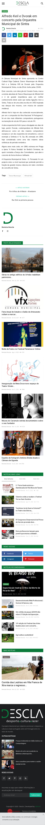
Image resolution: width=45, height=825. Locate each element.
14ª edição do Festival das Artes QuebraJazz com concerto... (28, 624)
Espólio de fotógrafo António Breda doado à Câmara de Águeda (20, 459)
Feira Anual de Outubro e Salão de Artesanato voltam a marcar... (21, 313)
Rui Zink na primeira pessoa (22, 200)
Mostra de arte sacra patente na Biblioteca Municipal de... (27, 752)
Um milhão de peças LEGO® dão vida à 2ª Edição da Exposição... (28, 613)
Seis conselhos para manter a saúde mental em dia (28, 763)
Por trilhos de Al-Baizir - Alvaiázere (22, 191)
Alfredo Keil (28, 176)
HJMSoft (38, 806)
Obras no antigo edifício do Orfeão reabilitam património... (21, 276)
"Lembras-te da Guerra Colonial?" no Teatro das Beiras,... (28, 509)
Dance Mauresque (15, 176)
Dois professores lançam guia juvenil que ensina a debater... (27, 532)
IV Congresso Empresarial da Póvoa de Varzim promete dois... (29, 521)
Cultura (5, 11)
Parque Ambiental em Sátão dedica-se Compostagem (29, 742)
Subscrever (35, 795)
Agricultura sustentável (24, 635)
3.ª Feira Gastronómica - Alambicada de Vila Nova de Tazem (29, 486)
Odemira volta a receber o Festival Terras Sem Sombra (29, 498)
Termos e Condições (29, 811)
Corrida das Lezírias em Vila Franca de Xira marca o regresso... (22, 684)
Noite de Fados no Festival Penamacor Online (21, 349)
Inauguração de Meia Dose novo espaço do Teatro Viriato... (20, 385)
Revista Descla (11, 28)
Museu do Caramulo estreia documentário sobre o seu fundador (22, 422)
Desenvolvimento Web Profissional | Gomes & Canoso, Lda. (29, 602)
